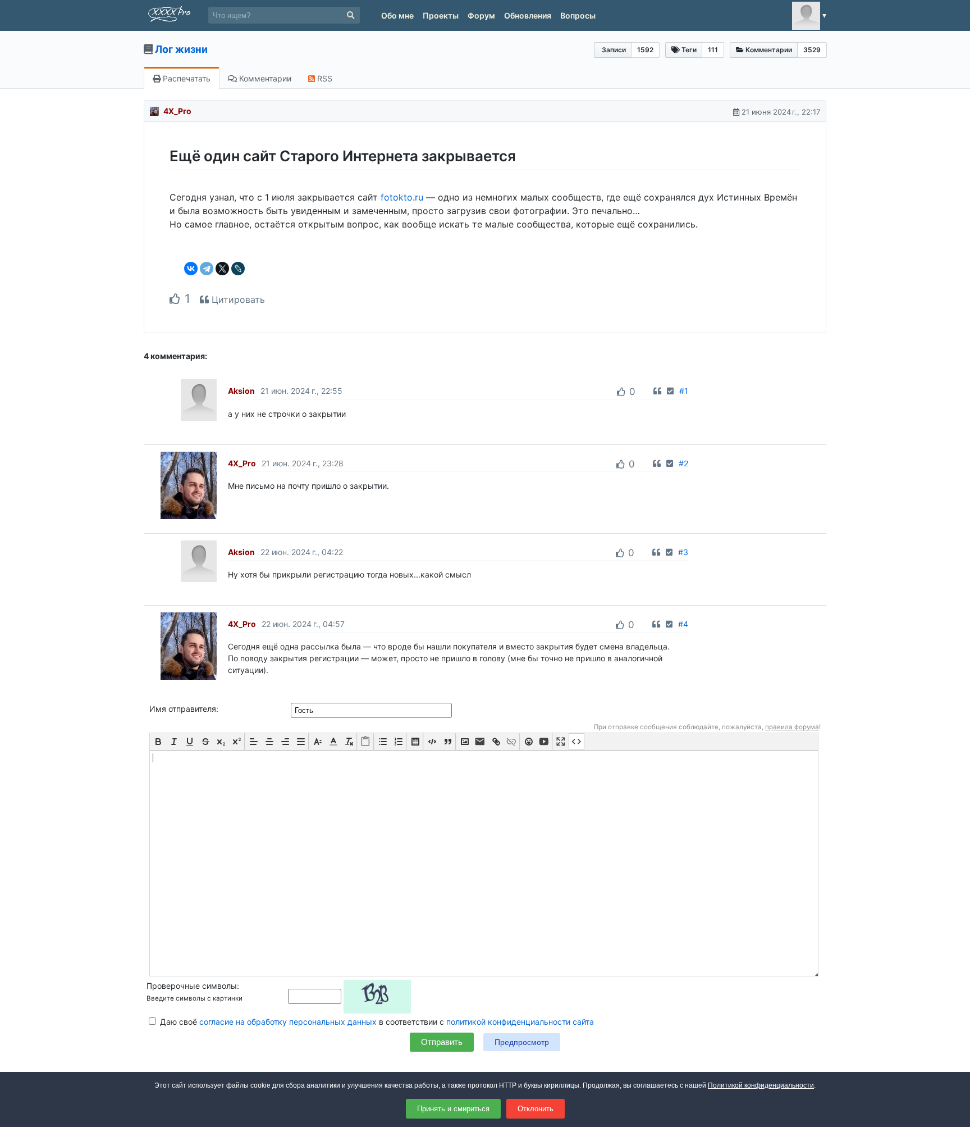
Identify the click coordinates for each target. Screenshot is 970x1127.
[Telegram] (206, 268)
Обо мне (397, 15)
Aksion (241, 391)
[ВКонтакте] (191, 268)
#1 (683, 391)
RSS (323, 78)
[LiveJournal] (238, 268)
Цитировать (237, 299)
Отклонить (535, 1109)
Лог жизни (181, 49)
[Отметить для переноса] (670, 390)
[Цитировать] (657, 390)
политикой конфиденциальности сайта (520, 1021)
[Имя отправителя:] (372, 710)
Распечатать (186, 78)
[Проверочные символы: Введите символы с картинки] (349, 996)
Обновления (527, 15)
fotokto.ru (402, 197)
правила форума (792, 727)
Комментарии (264, 78)
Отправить (442, 1042)
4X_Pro (177, 111)
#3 (683, 552)
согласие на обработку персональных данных (288, 1021)
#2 (683, 463)
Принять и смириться (453, 1109)
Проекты (441, 15)
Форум (481, 15)
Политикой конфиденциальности (761, 1085)
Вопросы (578, 15)
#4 (683, 624)
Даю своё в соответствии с (376, 1021)
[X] (222, 268)
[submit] (350, 15)
